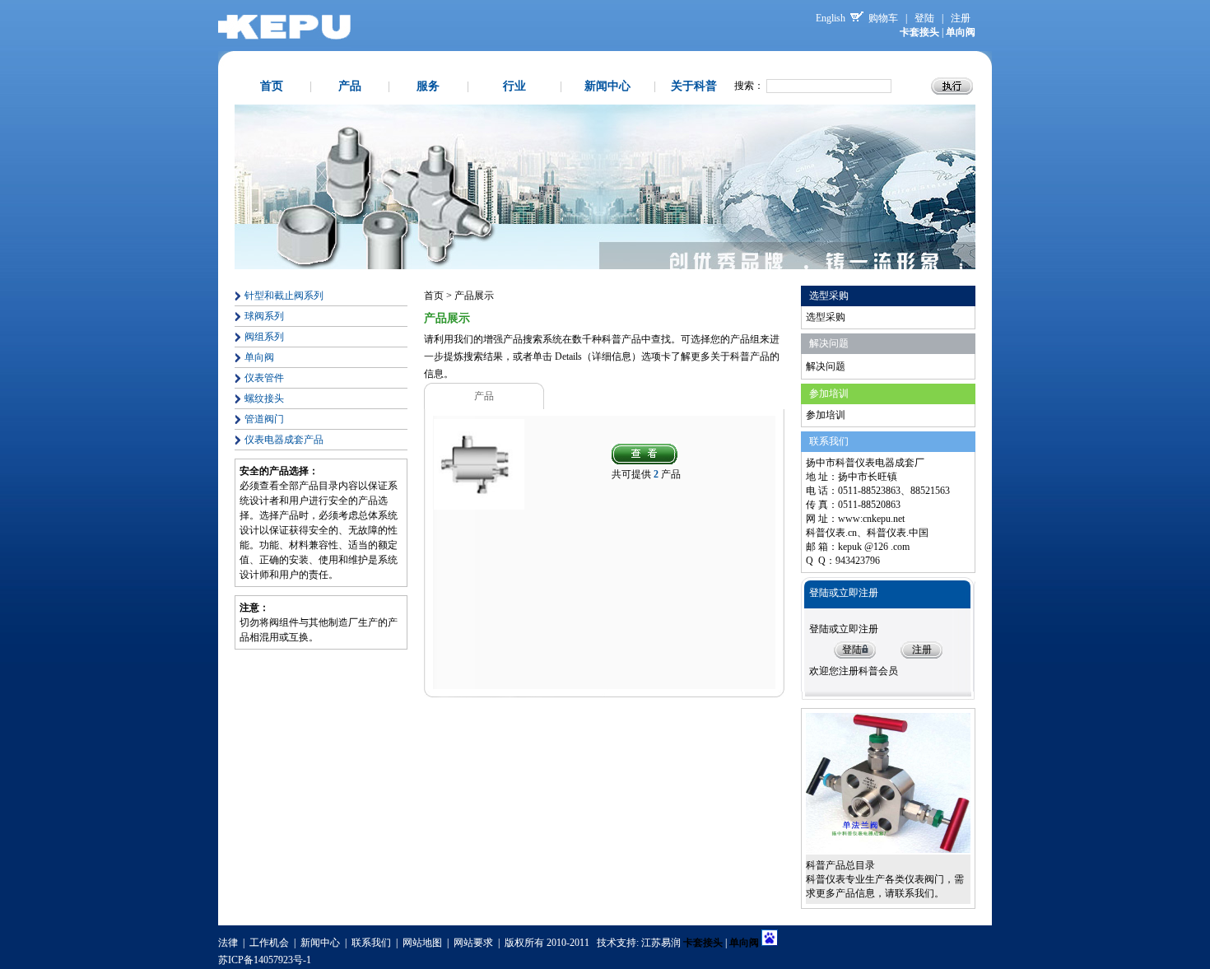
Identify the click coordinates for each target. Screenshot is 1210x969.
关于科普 (694, 86)
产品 (349, 86)
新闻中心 (607, 86)
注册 (960, 18)
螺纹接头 (264, 398)
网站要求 (473, 942)
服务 (428, 86)
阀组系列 (264, 336)
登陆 (924, 18)
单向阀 (259, 357)
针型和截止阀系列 (283, 295)
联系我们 (371, 942)
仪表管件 (264, 378)
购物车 (883, 18)
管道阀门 (264, 419)
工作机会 (269, 942)
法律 (228, 942)
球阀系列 (264, 316)
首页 (271, 86)
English (830, 18)
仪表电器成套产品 (283, 439)
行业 (514, 86)
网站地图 (422, 942)
